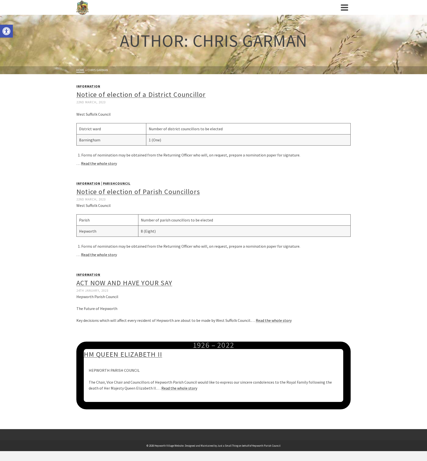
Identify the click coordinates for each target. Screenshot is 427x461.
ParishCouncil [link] (116, 183)
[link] (6, 31)
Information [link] (88, 86)
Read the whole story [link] (99, 163)
